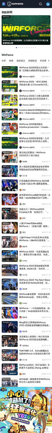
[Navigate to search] (40, 4)
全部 (4, 60)
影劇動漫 (32, 60)
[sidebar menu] (3, 4)
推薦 (11, 60)
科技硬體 (44, 60)
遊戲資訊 (21, 60)
